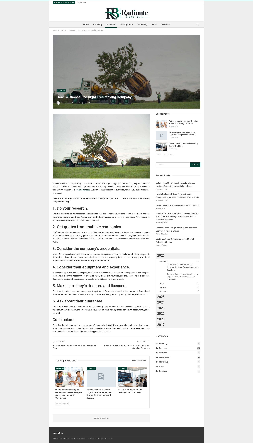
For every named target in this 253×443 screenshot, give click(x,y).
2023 (161, 308)
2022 (161, 313)
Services (166, 24)
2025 (161, 297)
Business (110, 24)
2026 (161, 255)
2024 (161, 302)
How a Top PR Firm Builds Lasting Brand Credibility (178, 205)
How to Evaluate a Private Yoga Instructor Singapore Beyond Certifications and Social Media (183, 277)
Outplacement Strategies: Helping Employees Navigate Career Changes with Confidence (183, 267)
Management (126, 24)
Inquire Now (81, 3)
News (154, 24)
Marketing (142, 24)
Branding (97, 24)
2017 (161, 325)
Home (86, 24)
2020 (161, 319)
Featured (163, 353)
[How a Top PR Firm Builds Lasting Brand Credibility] (132, 377)
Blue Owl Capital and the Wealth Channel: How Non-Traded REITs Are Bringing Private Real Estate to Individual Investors (177, 216)
